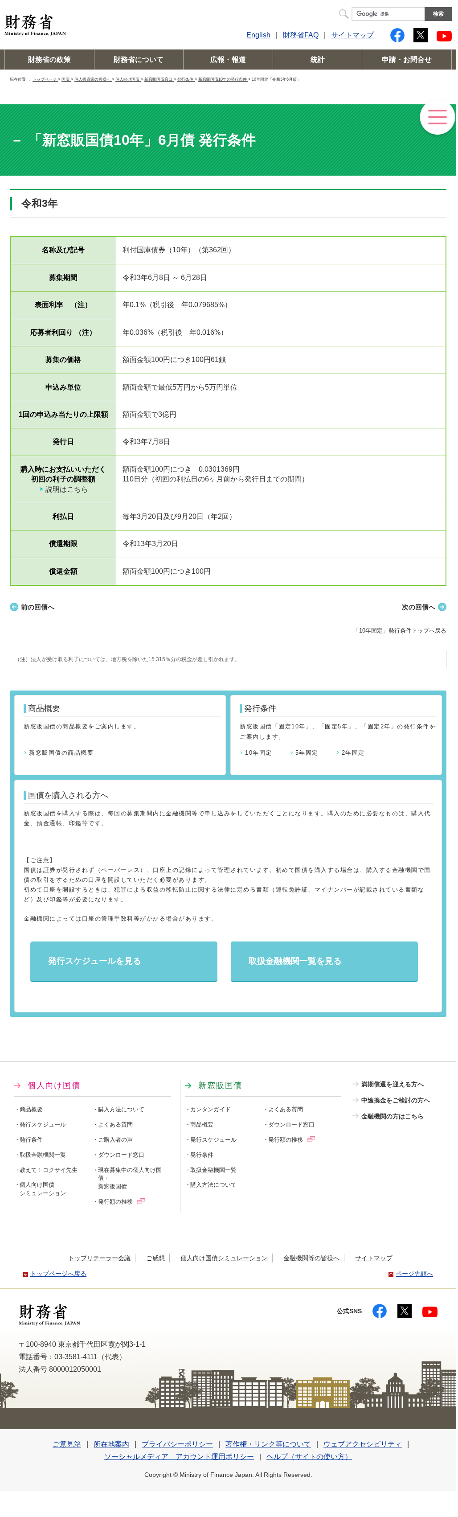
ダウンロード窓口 (121, 1155)
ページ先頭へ (414, 1273)
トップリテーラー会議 (99, 1258)
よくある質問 (115, 1125)
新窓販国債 (220, 1085)
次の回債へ (418, 607)
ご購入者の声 (115, 1140)
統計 (318, 59)
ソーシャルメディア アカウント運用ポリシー (179, 1456)
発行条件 (186, 79)
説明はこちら (66, 489)
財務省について (139, 59)
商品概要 (31, 1109)
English (258, 35)
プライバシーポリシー (177, 1444)
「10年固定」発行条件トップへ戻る (399, 630)
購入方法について (121, 1109)
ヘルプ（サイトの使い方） (309, 1456)
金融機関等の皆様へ (311, 1258)
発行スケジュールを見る (94, 961)
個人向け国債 (128, 79)
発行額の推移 (115, 1202)
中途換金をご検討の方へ (395, 1100)
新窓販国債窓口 (159, 79)
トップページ (45, 79)
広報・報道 (228, 59)
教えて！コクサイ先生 (49, 1170)
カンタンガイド (210, 1109)
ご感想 (155, 1258)
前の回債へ (37, 607)
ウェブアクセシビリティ (362, 1444)
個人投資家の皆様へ (93, 79)
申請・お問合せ (407, 59)
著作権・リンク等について (268, 1444)
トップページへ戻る (58, 1273)
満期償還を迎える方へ (392, 1084)
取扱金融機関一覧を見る (295, 961)
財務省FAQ (301, 35)
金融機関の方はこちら (392, 1116)
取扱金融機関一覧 (43, 1155)
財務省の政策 (49, 59)
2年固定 (353, 752)
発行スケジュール (43, 1125)
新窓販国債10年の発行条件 (223, 79)
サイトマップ (352, 35)
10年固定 (258, 752)
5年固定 (307, 752)
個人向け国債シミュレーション (224, 1258)
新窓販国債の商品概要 (61, 752)
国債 (66, 79)
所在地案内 (111, 1444)
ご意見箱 (67, 1444)
